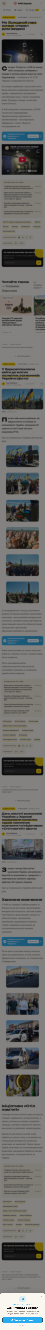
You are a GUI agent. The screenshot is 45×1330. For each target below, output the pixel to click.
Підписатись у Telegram (24, 1320)
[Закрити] (42, 1296)
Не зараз (22, 1326)
